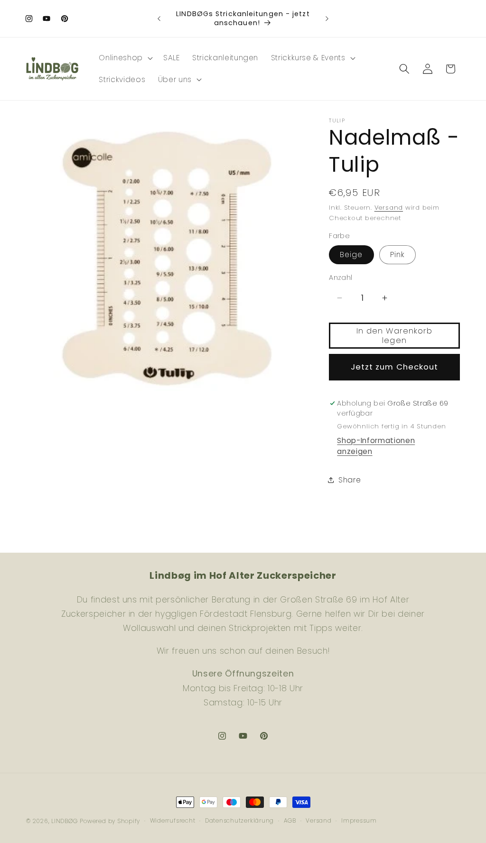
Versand (388, 207)
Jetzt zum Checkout (395, 366)
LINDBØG (64, 821)
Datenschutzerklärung (239, 820)
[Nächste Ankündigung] (327, 18)
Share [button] (349, 480)
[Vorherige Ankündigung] (159, 18)
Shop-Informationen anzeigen (376, 445)
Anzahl (341, 277)
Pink (397, 254)
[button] (125, 58)
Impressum (359, 820)
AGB (290, 820)
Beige (351, 254)
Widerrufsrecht (173, 820)
